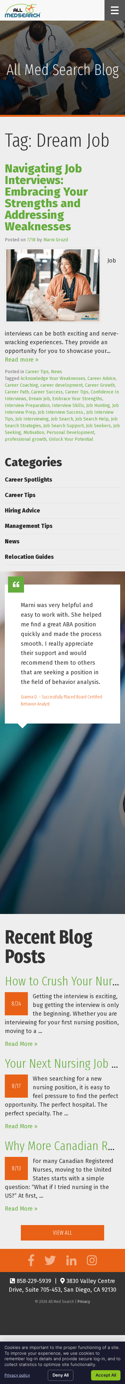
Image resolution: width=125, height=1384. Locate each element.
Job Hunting (98, 405)
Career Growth (100, 385)
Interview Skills (68, 405)
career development (61, 385)
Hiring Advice (22, 510)
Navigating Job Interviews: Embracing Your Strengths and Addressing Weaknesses (46, 197)
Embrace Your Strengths (77, 398)
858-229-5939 (33, 1281)
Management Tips (29, 526)
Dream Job (39, 398)
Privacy (84, 1301)
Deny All (61, 1375)
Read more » (21, 359)
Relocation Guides (29, 556)
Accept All (106, 1375)
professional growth (25, 439)
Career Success (47, 392)
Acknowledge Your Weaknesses (53, 378)
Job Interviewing (32, 419)
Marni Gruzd (55, 240)
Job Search (62, 419)
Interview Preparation (27, 405)
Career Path (17, 392)
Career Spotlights (28, 479)
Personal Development (70, 432)
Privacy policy (17, 1375)
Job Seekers (98, 426)
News (56, 371)
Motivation (33, 432)
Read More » (21, 1043)
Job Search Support (63, 426)
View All (62, 1232)
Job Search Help (92, 419)
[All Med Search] (23, 10)
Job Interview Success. (61, 412)
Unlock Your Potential (71, 439)
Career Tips (37, 371)
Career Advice (102, 378)
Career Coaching (21, 385)
